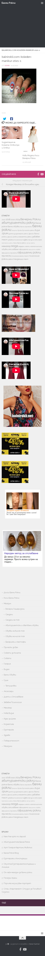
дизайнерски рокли (21, 234)
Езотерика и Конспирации (15, 858)
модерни (21, 246)
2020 (13, 219)
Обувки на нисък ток (15, 636)
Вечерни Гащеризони (15, 609)
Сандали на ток (13, 620)
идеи (25, 239)
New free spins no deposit (15, 836)
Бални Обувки (10, 675)
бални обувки (14, 226)
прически (7, 255)
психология (34, 256)
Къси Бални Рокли (11, 598)
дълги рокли (12, 237)
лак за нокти (31, 243)
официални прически (9, 253)
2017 (3, 220)
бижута (14, 230)
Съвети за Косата (12, 653)
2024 (17, 219)
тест (26, 259)
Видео (6, 669)
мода (14, 246)
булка (20, 230)
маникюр (6, 246)
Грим (6, 680)
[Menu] (42, 3)
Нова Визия (9, 713)
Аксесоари (8, 691)
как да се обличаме (35, 240)
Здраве (7, 735)
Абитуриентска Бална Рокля (17, 842)
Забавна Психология (13, 702)
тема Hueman (34, 944)
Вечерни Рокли (30, 219)
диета (11, 234)
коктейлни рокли (7, 243)
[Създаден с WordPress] (8, 944)
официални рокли (29, 252)
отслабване (13, 249)
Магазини (8, 746)
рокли (5, 259)
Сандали (9, 614)
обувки (5, 249)
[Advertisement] (22, 23)
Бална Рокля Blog (11, 853)
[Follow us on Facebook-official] (38, 174)
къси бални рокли (19, 243)
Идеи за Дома (10, 719)
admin (7, 65)
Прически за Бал (11, 647)
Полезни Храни (10, 878)
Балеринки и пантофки (16, 642)
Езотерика (9, 730)
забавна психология (15, 240)
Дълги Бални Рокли (12, 592)
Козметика (9, 724)
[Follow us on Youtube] (41, 174)
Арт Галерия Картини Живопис (18, 847)
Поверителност (11, 741)
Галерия (7, 664)
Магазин (7, 603)
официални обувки (34, 249)
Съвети (7, 658)
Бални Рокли (8, 3)
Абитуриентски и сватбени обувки (22, 625)
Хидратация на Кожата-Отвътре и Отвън (10, 145)
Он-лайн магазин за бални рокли (18, 872)
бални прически (26, 226)
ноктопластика (36, 246)
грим (5, 233)
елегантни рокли (25, 237)
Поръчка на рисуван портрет (17, 883)
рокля (10, 259)
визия (37, 230)
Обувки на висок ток (15, 631)
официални (23, 249)
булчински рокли (28, 230)
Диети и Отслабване (13, 697)
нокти (27, 246)
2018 (8, 219)
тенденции (18, 259)
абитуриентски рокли (18, 222)
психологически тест (20, 256)
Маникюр (8, 708)
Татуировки (11, 686)
